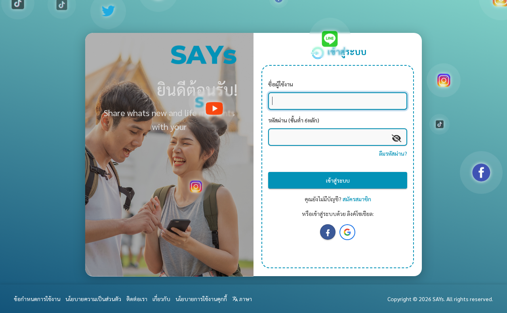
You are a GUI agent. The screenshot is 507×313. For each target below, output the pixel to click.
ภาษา (245, 298)
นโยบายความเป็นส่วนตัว (93, 298)
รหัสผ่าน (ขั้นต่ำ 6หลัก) (293, 120)
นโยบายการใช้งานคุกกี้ (201, 298)
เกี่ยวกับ (161, 298)
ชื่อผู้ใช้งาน (280, 84)
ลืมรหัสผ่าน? (393, 153)
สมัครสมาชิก (357, 198)
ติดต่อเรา (136, 298)
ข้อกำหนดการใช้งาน (37, 298)
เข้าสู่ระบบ (338, 180)
